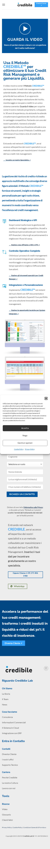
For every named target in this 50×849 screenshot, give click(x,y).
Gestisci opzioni (25, 443)
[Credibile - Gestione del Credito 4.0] (25, 4)
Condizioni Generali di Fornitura (34, 827)
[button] (46, 398)
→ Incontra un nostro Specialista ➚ (17, 160)
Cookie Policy (19, 449)
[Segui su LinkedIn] (46, 668)
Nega (25, 435)
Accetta (25, 428)
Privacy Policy (30, 449)
